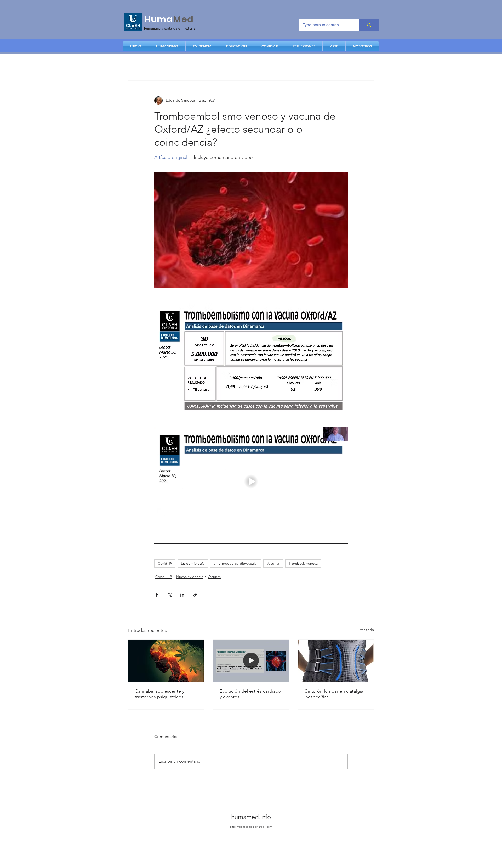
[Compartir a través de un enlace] (195, 594)
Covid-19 (165, 563)
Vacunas (273, 563)
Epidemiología (192, 563)
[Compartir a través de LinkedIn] (182, 594)
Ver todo (367, 629)
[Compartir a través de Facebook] (156, 594)
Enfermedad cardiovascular (235, 563)
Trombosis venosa (303, 563)
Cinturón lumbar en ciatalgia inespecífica (333, 694)
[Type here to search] (369, 25)
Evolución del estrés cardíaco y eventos (250, 694)
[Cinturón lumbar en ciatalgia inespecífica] (336, 661)
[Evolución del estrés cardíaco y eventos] (251, 661)
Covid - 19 (163, 576)
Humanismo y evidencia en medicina (169, 28)
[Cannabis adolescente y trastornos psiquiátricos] (166, 661)
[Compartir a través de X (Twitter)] (169, 594)
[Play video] (251, 481)
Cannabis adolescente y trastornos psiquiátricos (159, 694)
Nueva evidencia (189, 576)
